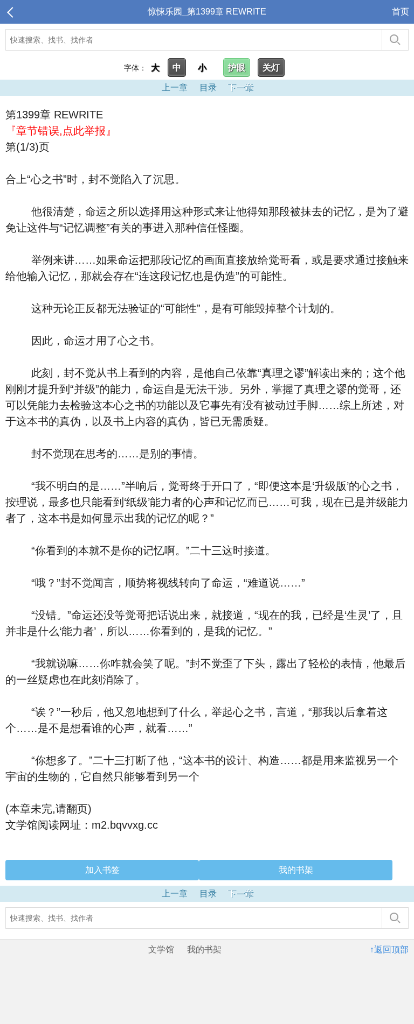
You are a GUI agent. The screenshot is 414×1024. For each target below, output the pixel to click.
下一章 (240, 87)
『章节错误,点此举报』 (60, 131)
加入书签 (102, 869)
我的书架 (296, 869)
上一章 (175, 87)
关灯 (271, 67)
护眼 (236, 67)
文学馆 (161, 949)
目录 (208, 87)
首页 (400, 11)
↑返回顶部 (389, 949)
